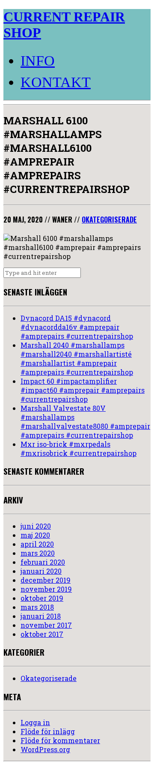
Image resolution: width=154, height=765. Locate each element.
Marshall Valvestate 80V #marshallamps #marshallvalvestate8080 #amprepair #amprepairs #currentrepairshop (85, 422)
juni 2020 (36, 525)
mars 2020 (38, 552)
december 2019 (46, 579)
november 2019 (46, 588)
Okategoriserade (109, 219)
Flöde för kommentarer (60, 740)
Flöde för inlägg (48, 731)
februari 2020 (43, 561)
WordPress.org (45, 749)
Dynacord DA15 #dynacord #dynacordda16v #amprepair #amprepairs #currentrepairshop (77, 326)
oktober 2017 (42, 634)
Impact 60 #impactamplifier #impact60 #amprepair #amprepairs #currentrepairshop (83, 390)
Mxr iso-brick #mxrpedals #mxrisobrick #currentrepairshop (78, 449)
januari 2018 (41, 615)
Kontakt (56, 82)
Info (38, 61)
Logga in (35, 722)
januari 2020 (41, 570)
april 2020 (37, 543)
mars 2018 (37, 606)
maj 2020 (35, 534)
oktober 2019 (42, 597)
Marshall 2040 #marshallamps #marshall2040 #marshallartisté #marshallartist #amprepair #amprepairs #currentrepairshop (77, 358)
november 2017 (46, 624)
